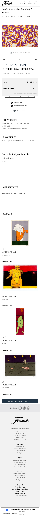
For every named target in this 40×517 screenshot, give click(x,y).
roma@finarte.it (22, 466)
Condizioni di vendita (20, 489)
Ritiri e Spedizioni (20, 495)
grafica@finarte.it (8, 158)
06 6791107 (6, 161)
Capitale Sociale (17, 439)
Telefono (16, 448)
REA (17, 437)
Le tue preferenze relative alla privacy (22, 510)
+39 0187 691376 (22, 475)
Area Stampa (20, 487)
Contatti (20, 485)
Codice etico (20, 493)
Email (16, 453)
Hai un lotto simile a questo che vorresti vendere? (20, 97)
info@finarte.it (21, 453)
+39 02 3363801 (22, 448)
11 (3, 293)
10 (3, 249)
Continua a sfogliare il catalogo (20, 401)
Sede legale (16, 431)
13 (3, 382)
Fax (15, 451)
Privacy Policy (20, 491)
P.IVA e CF (16, 435)
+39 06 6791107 (22, 462)
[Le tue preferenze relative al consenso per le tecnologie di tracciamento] (10, 513)
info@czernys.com (22, 480)
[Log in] (29, 3)
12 (3, 338)
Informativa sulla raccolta (13, 514)
